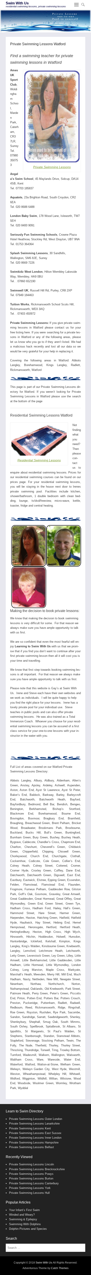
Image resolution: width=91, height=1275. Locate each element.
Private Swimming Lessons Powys (31, 1173)
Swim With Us (17, 3)
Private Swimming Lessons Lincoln (31, 1164)
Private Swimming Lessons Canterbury (34, 1183)
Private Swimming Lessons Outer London (35, 1119)
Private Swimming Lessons (52, 167)
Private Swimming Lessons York (30, 1188)
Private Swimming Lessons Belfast (31, 1147)
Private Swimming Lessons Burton (31, 1178)
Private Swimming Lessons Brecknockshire (37, 1169)
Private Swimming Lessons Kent (30, 1128)
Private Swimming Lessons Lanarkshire (34, 1123)
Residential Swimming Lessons (39, 460)
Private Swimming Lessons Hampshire (34, 1142)
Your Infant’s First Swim (24, 1210)
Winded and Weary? (22, 1214)
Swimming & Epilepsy (23, 1219)
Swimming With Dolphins (25, 1224)
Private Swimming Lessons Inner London (35, 1137)
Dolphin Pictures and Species (28, 1228)
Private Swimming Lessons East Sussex (35, 1133)
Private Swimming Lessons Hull (29, 1192)
